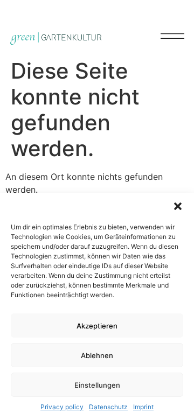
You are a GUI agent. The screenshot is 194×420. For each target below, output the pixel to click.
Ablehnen (97, 355)
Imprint (143, 407)
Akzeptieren (97, 325)
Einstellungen (97, 385)
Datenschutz (108, 407)
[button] (177, 206)
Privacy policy (62, 407)
